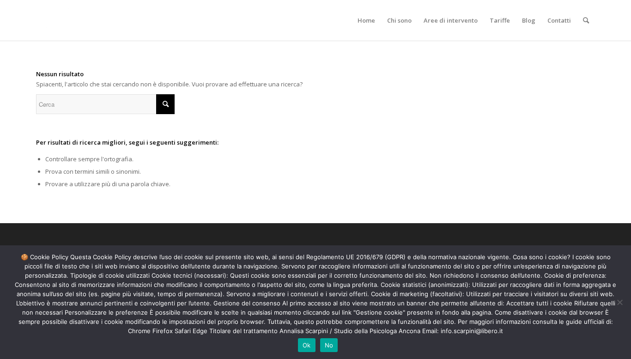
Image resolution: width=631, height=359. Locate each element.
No (329, 345)
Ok (307, 345)
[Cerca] (586, 20)
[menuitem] (366, 20)
